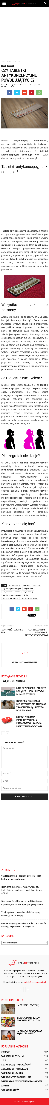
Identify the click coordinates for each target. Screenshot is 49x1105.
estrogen (26, 585)
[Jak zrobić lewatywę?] (8, 1009)
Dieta (4, 66)
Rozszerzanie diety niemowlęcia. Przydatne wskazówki (36, 632)
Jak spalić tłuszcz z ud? (12, 631)
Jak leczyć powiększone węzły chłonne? (29, 1032)
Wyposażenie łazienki (12, 1073)
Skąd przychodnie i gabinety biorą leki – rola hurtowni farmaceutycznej (31, 691)
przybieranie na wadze (11, 592)
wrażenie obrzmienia (10, 598)
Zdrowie (10, 66)
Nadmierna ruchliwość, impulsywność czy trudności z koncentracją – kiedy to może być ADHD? (21, 890)
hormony (36, 585)
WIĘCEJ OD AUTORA (14, 681)
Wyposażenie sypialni (12, 1056)
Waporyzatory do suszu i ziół (16, 1077)
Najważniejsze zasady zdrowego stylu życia (28, 1019)
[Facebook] (21, 989)
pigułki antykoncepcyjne (12, 588)
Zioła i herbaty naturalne (14, 1069)
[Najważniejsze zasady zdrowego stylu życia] (8, 1022)
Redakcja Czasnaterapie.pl (17, 85)
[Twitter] (28, 989)
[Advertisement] (24, 33)
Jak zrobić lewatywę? (28, 1005)
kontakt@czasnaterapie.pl (34, 982)
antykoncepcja (14, 585)
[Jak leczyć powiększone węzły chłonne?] (8, 1035)
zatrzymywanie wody (29, 598)
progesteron (28, 588)
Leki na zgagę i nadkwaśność (16, 1064)
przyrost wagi (28, 592)
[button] (45, 3)
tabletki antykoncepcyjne (12, 595)
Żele (3, 1060)
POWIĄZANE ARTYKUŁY (14, 676)
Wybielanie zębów (10, 1090)
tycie (26, 595)
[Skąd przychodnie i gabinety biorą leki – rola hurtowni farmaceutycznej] (8, 691)
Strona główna (6, 61)
